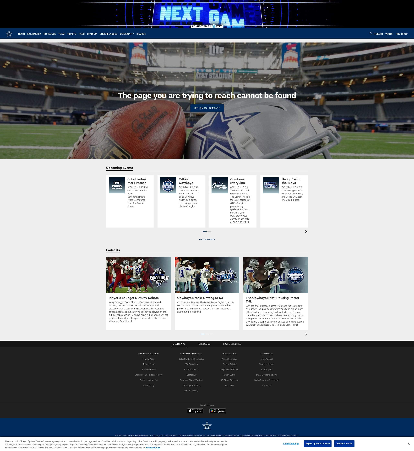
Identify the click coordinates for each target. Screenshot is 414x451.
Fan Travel (229, 385)
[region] (207, 444)
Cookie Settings (291, 443)
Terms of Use (148, 364)
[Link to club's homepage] (9, 33)
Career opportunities (149, 380)
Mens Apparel (267, 359)
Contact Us (191, 375)
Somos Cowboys (191, 390)
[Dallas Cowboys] (207, 426)
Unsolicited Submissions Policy (148, 375)
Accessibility (148, 385)
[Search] (371, 33)
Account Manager (229, 359)
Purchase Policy (149, 369)
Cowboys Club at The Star (191, 380)
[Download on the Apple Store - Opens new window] (195, 411)
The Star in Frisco (191, 369)
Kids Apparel (266, 369)
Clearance (266, 385)
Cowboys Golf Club (191, 385)
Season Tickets (229, 364)
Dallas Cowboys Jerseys (266, 375)
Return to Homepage (207, 108)
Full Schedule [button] (207, 239)
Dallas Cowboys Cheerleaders (191, 359)
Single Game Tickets (229, 369)
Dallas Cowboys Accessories (266, 380)
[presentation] (306, 231)
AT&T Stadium (191, 364)
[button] (205, 231)
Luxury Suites (229, 375)
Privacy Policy (149, 359)
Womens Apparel (266, 364)
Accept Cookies (344, 443)
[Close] (408, 443)
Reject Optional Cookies (318, 443)
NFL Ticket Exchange (229, 380)
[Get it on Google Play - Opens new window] (217, 412)
